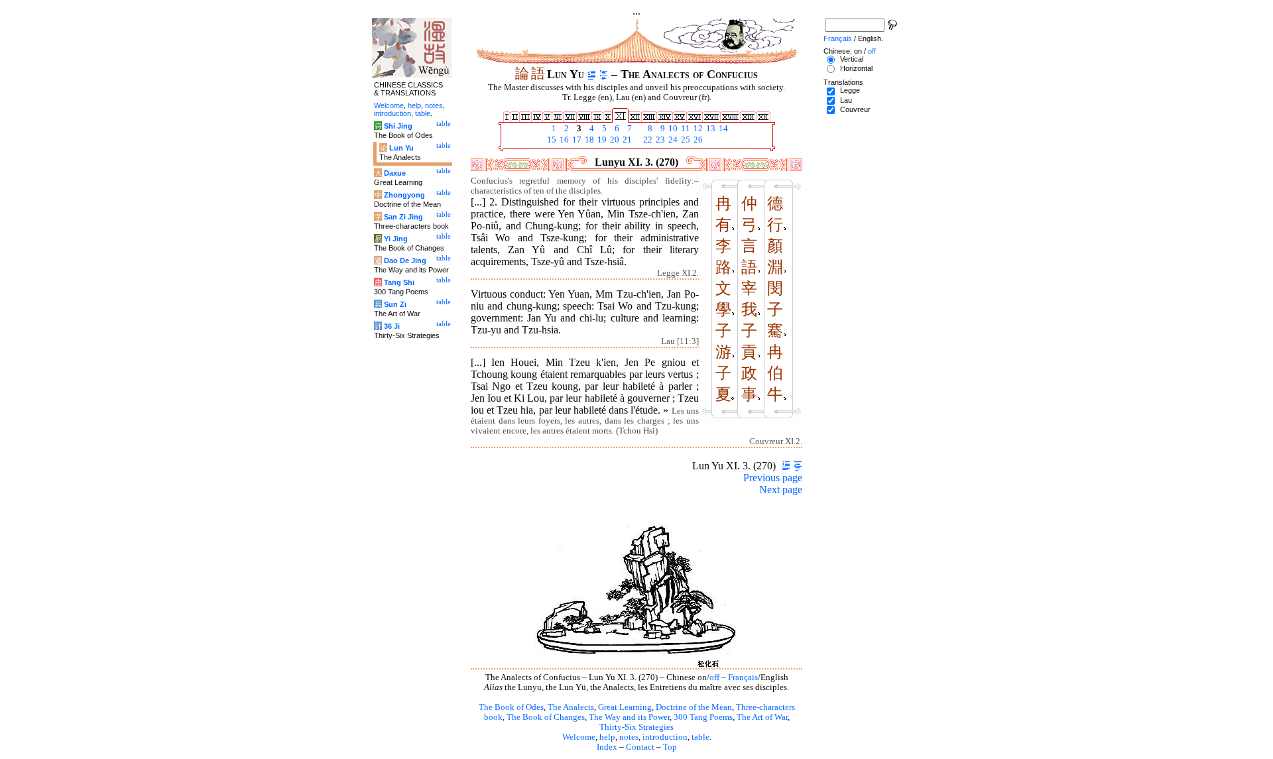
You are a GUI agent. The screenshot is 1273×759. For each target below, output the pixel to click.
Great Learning (625, 707)
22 (646, 140)
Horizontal (856, 68)
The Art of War (762, 717)
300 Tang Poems (703, 717)
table (700, 737)
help (607, 737)
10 (672, 128)
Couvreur (855, 109)
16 (563, 140)
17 (575, 140)
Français (743, 677)
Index (607, 747)
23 (659, 140)
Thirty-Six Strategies (636, 727)
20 (613, 140)
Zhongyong (404, 195)
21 (626, 140)
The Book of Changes (546, 717)
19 (601, 140)
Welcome (578, 737)
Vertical (851, 59)
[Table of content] (603, 74)
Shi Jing (398, 126)
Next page (780, 489)
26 (697, 140)
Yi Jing (396, 239)
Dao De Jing (405, 260)
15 (550, 140)
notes (628, 737)
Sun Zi (395, 304)
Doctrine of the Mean (694, 707)
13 (709, 128)
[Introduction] (591, 74)
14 (722, 128)
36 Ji (392, 326)
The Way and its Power (629, 717)
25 (684, 140)
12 (697, 128)
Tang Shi (399, 282)
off (714, 677)
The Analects (571, 707)
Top (670, 747)
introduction (665, 737)
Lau (846, 100)
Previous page (772, 477)
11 (684, 128)
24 (672, 140)
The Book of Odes (511, 707)
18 (588, 140)
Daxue (395, 173)
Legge (850, 90)
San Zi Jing (403, 217)
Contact (640, 747)
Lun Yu (401, 148)
